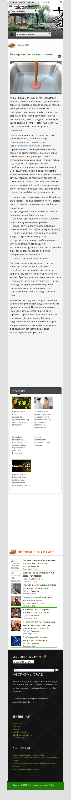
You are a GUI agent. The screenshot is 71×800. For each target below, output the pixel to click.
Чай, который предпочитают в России (29, 755)
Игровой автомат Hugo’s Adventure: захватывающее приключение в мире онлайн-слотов (21, 479)
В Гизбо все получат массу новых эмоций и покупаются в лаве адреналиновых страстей (39, 625)
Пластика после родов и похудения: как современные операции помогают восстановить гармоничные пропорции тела (42, 419)
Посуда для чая (28, 41)
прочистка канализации (29, 145)
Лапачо (16, 729)
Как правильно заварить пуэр (26, 769)
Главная (13, 2)
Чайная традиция (26, 2)
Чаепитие (41, 41)
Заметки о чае (55, 41)
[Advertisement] (36, 357)
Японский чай (19, 724)
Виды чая (13, 41)
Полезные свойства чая (37, 49)
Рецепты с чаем (16, 49)
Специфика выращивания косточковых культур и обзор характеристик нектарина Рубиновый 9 (19, 445)
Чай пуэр (17, 726)
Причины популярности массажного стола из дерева (42, 441)
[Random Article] (59, 57)
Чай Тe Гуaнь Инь (21, 732)
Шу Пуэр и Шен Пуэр (22, 735)
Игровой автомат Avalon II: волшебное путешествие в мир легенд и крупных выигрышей (20, 418)
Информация (19, 391)
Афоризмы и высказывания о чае (23, 7)
